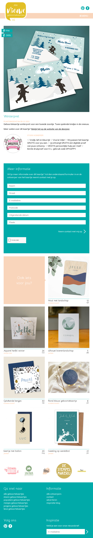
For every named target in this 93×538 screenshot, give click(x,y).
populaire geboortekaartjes (17, 500)
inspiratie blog (53, 503)
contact (50, 497)
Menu (84, 15)
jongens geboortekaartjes (16, 506)
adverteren (51, 500)
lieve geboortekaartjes (14, 509)
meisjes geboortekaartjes (16, 503)
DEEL (8, 35)
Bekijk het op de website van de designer (50, 129)
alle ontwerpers (53, 494)
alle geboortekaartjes (14, 494)
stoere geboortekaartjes (15, 497)
